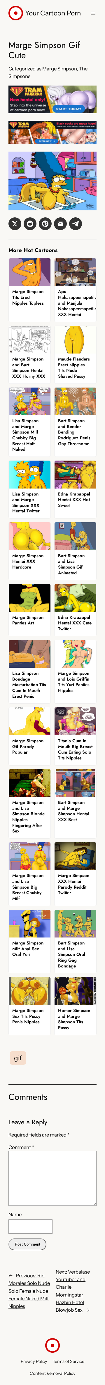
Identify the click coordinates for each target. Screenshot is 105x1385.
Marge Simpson (59, 69)
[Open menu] (93, 13)
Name (15, 1214)
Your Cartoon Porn (53, 13)
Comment (21, 1147)
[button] (14, 223)
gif (18, 1058)
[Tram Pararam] (52, 111)
